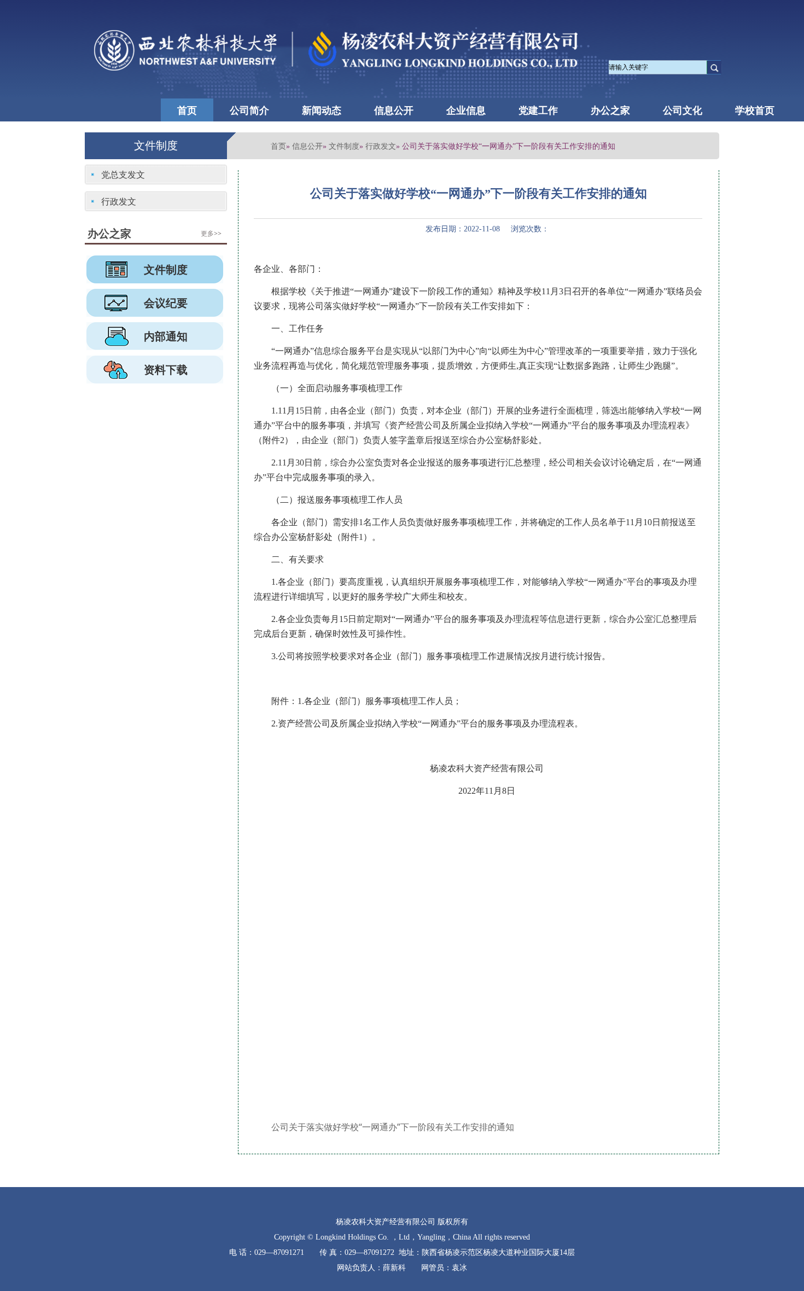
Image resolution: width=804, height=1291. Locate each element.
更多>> (211, 233)
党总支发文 (123, 174)
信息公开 (393, 110)
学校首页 (754, 110)
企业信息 (466, 110)
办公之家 (610, 110)
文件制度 (344, 146)
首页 (187, 110)
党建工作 (538, 110)
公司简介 (249, 110)
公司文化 (682, 110)
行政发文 (380, 146)
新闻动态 (321, 110)
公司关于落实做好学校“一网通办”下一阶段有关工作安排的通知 (392, 1127)
